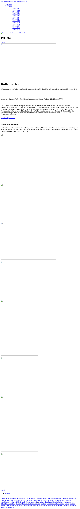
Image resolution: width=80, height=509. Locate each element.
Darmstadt (66, 505)
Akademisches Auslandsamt (55, 504)
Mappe (67, 504)
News (10, 7)
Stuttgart (48, 505)
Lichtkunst (39, 498)
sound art (41, 502)
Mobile (12, 505)
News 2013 (16, 15)
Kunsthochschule (57, 502)
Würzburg (11, 507)
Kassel (60, 505)
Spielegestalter (66, 500)
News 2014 (16, 14)
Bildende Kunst (5, 500)
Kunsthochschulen (28, 504)
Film (30, 500)
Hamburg (27, 505)
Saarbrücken (73, 498)
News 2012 (16, 17)
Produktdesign (57, 498)
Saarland (65, 498)
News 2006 (16, 28)
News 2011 (16, 19)
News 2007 (16, 26)
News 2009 (16, 22)
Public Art (24, 498)
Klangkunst (48, 502)
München (33, 505)
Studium (43, 504)
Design (3, 498)
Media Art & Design (23, 502)
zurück (3, 42)
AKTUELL (8, 5)
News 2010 (16, 21)
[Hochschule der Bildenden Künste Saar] (14, 1)
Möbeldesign (5, 502)
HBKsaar (8, 493)
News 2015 (16, 12)
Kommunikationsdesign (13, 498)
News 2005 (16, 29)
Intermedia (34, 502)
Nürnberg (4, 507)
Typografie (31, 498)
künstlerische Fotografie (40, 500)
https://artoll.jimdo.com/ (8, 118)
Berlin (21, 505)
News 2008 (16, 24)
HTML (3, 505)
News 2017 (16, 8)
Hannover (73, 505)
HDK (16, 505)
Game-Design (15, 500)
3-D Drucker (24, 500)
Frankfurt (54, 505)
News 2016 (16, 10)
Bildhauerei (13, 502)
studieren (37, 504)
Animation (58, 500)
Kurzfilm (51, 500)
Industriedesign (48, 498)
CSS (7, 505)
